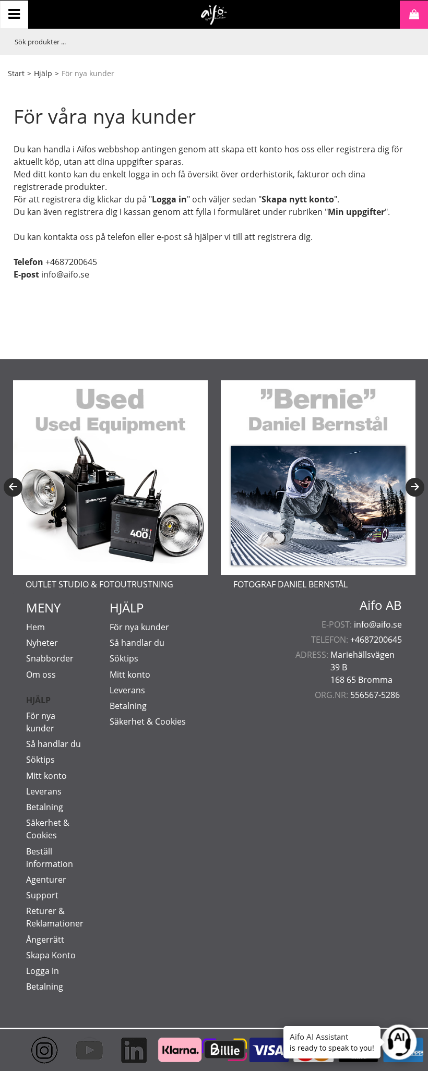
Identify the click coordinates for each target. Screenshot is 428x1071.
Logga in (42, 971)
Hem (35, 627)
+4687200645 (376, 639)
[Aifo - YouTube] (80, 1050)
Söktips (40, 759)
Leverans (44, 791)
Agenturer (46, 879)
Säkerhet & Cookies (148, 721)
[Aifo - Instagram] (35, 1050)
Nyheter (42, 642)
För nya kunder (139, 627)
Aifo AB (381, 605)
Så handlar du (53, 744)
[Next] (415, 487)
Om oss (41, 674)
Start (16, 73)
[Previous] (13, 487)
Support (42, 895)
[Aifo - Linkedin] (124, 1050)
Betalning (44, 807)
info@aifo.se (378, 624)
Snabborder (50, 658)
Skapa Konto (51, 955)
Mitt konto (46, 775)
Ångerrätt (45, 939)
